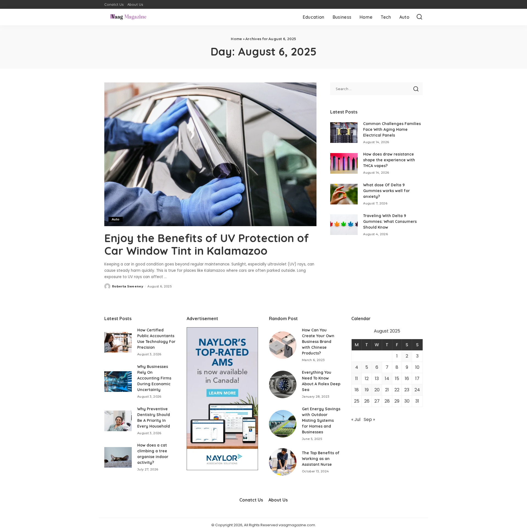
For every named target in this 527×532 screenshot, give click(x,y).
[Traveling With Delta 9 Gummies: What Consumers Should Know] (344, 224)
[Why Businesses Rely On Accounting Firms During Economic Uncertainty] (118, 381)
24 (417, 390)
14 (387, 378)
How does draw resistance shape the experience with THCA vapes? (389, 160)
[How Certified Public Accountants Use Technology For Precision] (118, 342)
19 (367, 390)
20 (377, 390)
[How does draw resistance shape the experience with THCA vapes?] (344, 163)
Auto (115, 219)
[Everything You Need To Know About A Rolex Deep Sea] (282, 384)
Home (236, 39)
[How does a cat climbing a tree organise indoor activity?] (118, 457)
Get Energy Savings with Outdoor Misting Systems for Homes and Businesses (321, 420)
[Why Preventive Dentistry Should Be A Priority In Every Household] (118, 421)
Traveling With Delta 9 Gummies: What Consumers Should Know (390, 221)
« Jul (355, 419)
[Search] (419, 17)
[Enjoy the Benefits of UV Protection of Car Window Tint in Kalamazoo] (210, 154)
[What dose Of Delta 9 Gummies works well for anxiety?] (344, 194)
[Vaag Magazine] (128, 17)
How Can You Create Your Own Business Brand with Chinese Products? (318, 342)
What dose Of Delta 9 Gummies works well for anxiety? (386, 190)
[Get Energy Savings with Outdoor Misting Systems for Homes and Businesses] (282, 423)
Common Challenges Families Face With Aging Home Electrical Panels (392, 129)
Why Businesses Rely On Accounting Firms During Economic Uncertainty (154, 378)
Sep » (369, 419)
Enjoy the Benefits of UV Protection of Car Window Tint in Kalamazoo (206, 244)
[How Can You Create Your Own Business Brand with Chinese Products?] (282, 345)
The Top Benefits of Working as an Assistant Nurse (321, 458)
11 (356, 378)
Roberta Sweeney (127, 286)
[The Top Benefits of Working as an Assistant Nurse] (282, 462)
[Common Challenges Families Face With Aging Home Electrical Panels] (344, 132)
